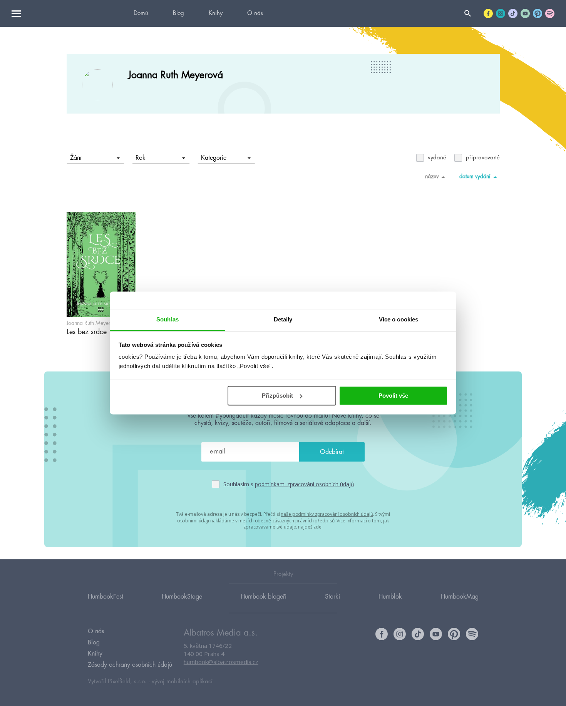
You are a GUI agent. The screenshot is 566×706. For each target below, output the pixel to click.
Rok (141, 158)
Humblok (390, 597)
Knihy (216, 13)
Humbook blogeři (263, 597)
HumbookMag (460, 597)
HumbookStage (182, 597)
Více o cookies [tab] (398, 319)
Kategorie (213, 158)
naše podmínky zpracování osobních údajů (327, 514)
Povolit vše (393, 395)
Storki (332, 597)
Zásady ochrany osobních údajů (130, 665)
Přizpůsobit (277, 395)
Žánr (76, 158)
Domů (141, 13)
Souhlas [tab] (167, 319)
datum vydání (475, 176)
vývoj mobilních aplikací (182, 681)
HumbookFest (105, 597)
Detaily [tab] (283, 319)
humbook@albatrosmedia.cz (221, 662)
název (432, 176)
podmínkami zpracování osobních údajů (304, 484)
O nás (255, 13)
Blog (178, 13)
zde (317, 527)
